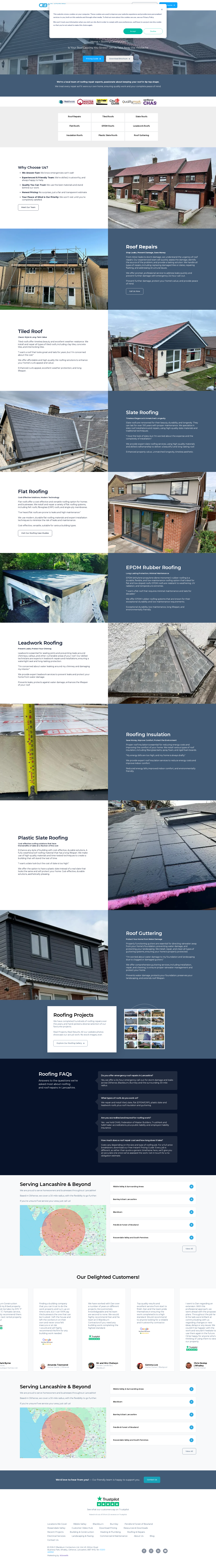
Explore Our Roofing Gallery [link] (69, 1043)
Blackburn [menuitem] (98, 1524)
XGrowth (64, 1555)
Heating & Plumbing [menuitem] (110, 1532)
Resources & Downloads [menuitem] (136, 1528)
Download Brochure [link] (118, 59)
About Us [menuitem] (138, 1536)
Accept (133, 31)
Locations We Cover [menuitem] (57, 1524)
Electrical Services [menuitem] (56, 1536)
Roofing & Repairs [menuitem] (136, 1532)
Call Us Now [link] (134, 291)
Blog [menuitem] (152, 1536)
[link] (74, 117)
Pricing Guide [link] (92, 59)
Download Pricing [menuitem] (108, 1528)
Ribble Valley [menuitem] (79, 1524)
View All (189, 1249)
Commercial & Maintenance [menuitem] (114, 1536)
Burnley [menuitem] (114, 1524)
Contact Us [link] (152, 1480)
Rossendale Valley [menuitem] (56, 1528)
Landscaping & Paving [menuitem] (83, 1536)
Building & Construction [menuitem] (82, 1532)
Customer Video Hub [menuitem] (82, 1528)
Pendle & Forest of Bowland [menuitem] (139, 1524)
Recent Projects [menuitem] (55, 1532)
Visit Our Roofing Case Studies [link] (35, 533)
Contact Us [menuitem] (52, 1540)
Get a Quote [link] (167, 5)
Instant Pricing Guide (143, 1147)
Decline (153, 31)
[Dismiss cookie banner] (162, 9)
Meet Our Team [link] (28, 207)
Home (94, 41)
